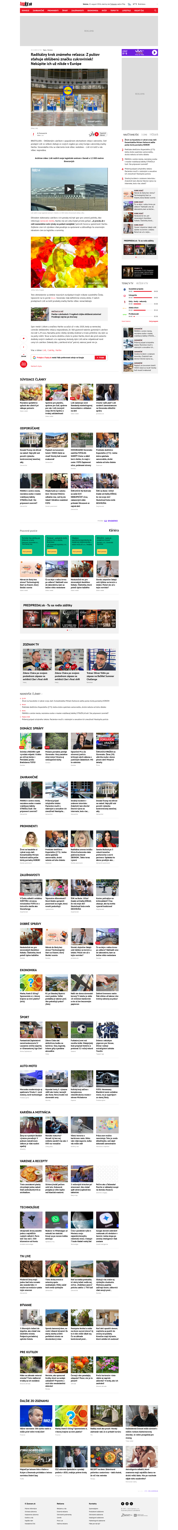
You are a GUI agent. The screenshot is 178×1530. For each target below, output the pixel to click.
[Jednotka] (124, 302)
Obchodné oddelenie (96, 1515)
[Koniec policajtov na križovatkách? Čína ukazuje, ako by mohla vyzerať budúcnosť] (107, 887)
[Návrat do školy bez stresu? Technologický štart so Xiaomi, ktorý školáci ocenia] (56, 936)
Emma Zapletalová (26, 1051)
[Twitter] (131, 1504)
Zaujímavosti (77, 10)
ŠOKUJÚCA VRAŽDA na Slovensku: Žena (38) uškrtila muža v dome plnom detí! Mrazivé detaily (105, 757)
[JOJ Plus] (124, 314)
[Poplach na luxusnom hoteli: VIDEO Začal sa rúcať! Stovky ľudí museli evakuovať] (128, 367)
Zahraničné (38, 10)
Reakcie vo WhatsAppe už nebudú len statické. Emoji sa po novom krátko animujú (56, 1234)
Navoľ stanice (126, 321)
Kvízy (104, 10)
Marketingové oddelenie (97, 1521)
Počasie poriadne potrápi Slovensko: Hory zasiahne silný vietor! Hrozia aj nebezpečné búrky (56, 755)
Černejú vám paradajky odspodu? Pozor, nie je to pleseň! (82, 1378)
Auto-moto (28, 1066)
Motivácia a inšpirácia (102, 1146)
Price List (60, 1521)
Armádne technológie (26, 1244)
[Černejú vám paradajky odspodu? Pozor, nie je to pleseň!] (82, 1364)
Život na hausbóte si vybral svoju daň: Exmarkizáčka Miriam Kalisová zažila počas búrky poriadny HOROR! (66, 701)
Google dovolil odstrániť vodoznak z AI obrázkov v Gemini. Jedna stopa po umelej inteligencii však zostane (106, 1236)
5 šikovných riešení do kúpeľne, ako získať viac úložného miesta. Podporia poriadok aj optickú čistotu (30, 1333)
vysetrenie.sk (49, 909)
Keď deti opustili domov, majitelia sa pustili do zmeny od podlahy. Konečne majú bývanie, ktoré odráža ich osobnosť (107, 1333)
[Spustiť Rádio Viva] (139, 50)
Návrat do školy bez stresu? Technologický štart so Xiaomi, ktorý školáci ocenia (29, 583)
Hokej (24, 682)
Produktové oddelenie (96, 1512)
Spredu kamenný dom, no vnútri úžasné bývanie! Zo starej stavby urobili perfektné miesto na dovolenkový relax (56, 1333)
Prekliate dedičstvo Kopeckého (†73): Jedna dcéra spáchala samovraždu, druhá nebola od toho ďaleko (64, 707)
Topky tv (114, 10)
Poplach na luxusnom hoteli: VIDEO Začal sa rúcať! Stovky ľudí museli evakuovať (145, 367)
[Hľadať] (155, 10)
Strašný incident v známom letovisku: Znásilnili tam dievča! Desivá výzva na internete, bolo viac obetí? (80, 806)
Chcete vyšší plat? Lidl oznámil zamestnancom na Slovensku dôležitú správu (106, 406)
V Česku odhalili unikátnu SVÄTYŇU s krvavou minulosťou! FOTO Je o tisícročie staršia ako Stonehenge (31, 903)
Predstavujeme (24, 1097)
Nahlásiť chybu (36, 366)
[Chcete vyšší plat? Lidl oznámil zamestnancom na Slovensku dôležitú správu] (107, 392)
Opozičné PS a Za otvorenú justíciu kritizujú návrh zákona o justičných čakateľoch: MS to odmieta (82, 757)
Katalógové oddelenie (96, 1518)
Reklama (60, 1503)
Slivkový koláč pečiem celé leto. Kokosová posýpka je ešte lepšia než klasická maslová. (55, 1188)
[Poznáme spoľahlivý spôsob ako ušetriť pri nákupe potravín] (31, 392)
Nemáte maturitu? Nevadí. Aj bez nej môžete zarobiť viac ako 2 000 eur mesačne (56, 1139)
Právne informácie (31, 1509)
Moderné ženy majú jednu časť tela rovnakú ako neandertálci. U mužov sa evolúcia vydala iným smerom (31, 1285)
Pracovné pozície (28, 530)
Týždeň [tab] (154, 134)
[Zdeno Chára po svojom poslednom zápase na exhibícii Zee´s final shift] (37, 659)
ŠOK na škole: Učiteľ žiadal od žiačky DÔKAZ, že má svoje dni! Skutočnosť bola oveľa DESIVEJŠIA (81, 903)
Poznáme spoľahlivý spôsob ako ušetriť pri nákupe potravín (29, 405)
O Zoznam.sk (30, 1503)
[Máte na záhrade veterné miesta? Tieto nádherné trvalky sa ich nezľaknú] (31, 1364)
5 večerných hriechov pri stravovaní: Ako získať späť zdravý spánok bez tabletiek (81, 1188)
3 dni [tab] (144, 134)
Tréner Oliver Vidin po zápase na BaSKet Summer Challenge (100, 676)
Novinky (47, 1100)
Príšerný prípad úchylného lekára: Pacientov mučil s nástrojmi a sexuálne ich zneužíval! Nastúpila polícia (65, 719)
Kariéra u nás (29, 1518)
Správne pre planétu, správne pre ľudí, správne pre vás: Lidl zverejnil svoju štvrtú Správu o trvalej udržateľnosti (56, 408)
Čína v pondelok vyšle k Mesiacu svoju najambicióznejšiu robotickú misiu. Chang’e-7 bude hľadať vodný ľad (82, 1236)
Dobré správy (30, 924)
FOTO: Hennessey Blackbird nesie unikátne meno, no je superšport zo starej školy (107, 1093)
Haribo (58, 350)
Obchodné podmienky (64, 1515)
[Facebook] (122, 1504)
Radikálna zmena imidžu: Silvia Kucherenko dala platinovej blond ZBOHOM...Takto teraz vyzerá (82, 854)
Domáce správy (31, 728)
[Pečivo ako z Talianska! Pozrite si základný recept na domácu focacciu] (107, 1173)
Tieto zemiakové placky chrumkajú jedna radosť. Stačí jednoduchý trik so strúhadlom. (30, 1188)
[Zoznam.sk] (127, 1516)
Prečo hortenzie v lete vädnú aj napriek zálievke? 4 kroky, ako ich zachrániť (107, 1379)
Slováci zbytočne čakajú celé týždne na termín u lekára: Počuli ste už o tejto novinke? (106, 583)
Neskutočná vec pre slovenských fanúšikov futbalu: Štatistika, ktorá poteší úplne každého (81, 583)
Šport (65, 10)
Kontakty (93, 1503)
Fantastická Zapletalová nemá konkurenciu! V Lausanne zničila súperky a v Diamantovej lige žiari (31, 1044)
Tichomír (113, 4)
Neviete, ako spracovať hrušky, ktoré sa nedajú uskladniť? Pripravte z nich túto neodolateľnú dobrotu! (55, 1380)
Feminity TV (138, 268)
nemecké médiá (47, 221)
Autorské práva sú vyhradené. (130, 1510)
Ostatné (73, 1051)
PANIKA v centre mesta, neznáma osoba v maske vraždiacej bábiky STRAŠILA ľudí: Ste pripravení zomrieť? (65, 713)
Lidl (44, 350)
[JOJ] (124, 296)
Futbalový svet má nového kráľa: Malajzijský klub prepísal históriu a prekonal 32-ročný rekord (82, 1044)
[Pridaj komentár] (23, 338)
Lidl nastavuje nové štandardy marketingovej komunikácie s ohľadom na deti (81, 406)
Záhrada (73, 1383)
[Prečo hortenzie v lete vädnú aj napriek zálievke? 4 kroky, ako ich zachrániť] (107, 1364)
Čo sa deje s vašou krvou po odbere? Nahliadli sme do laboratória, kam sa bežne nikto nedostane (56, 583)
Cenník (59, 1518)
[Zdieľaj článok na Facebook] (23, 347)
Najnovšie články (30, 693)
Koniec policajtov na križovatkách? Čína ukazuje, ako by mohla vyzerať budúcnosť (105, 902)
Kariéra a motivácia (35, 1112)
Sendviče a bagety (101, 1192)
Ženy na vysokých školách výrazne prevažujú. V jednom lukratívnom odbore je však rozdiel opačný (31, 1141)
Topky (44, 50)
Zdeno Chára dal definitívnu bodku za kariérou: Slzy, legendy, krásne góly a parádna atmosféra (55, 1045)
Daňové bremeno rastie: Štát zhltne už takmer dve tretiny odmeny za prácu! (107, 996)
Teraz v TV (127, 283)
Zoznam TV (31, 644)
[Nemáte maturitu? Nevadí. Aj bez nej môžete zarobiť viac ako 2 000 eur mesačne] (56, 1125)
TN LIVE (25, 1256)
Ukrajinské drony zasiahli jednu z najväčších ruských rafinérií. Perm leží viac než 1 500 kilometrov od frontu (31, 1236)
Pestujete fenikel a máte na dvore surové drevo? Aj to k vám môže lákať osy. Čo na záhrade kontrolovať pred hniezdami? (82, 1333)
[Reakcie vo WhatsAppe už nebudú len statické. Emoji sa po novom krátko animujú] (56, 1220)
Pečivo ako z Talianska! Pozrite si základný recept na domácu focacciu (107, 1187)
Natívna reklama (62, 1524)
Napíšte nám (29, 1521)
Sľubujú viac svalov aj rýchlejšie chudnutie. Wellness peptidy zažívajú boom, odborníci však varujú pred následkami (107, 1285)
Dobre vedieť (24, 411)
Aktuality (23, 1149)
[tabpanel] (140, 162)
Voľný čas (139, 10)
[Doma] (124, 308)
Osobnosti (48, 863)
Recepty (47, 1389)
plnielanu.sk (100, 414)
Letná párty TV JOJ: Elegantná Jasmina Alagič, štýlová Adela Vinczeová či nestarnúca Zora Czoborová (143, 273)
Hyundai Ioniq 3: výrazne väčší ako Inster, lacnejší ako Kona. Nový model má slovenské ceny (56, 1093)
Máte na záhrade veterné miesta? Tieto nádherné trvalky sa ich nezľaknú (31, 1378)
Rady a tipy (74, 1195)
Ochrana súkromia (31, 1512)
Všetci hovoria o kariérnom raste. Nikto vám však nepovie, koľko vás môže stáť (81, 1139)
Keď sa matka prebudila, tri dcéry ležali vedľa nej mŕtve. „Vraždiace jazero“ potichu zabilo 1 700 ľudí (82, 1283)
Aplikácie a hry (49, 1241)
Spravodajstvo (93, 1509)
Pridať (101, 357)
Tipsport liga (100, 1054)
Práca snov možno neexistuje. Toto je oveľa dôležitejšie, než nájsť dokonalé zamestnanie (106, 1139)
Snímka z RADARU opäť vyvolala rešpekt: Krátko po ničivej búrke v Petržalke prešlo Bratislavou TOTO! (30, 757)
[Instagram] (127, 1504)
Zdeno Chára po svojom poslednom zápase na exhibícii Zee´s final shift (35, 676)
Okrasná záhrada (25, 1383)
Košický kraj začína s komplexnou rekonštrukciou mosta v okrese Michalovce (81, 1093)
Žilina (98, 765)
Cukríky (51, 350)
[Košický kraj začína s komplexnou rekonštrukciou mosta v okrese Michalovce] (82, 1078)
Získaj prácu (49, 1146)
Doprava (73, 1100)
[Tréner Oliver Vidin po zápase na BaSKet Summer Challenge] (101, 659)
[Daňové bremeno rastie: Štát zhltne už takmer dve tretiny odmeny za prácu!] (107, 982)
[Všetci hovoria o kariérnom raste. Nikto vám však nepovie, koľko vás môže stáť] (82, 1125)
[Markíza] (124, 289)
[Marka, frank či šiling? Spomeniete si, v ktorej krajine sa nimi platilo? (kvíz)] (31, 982)
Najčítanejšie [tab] (131, 134)
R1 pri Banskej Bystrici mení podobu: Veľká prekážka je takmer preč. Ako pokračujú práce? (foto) (56, 998)
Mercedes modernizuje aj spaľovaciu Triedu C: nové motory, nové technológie (31, 1092)
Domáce (25, 10)
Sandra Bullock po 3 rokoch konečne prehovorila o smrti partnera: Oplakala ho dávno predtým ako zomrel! (105, 854)
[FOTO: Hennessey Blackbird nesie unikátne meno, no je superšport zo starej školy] (107, 1078)
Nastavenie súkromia (31, 1515)
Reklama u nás (61, 1509)
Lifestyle (126, 10)
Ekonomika (93, 10)
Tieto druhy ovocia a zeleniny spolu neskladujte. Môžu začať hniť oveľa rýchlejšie (55, 1283)
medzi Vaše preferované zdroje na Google (60, 357)
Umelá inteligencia (102, 1244)
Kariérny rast (75, 1146)
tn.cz (53, 298)
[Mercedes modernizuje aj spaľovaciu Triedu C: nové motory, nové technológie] (31, 1078)
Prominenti (53, 10)
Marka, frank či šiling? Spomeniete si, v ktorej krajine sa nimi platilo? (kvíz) (30, 997)
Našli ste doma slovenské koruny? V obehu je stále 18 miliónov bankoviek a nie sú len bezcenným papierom (82, 998)
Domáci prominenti (26, 863)
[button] (97, 134)
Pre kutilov (29, 1352)
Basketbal (90, 682)
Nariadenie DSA (30, 1524)
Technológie (29, 1207)
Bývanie (26, 1305)
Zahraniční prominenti (103, 863)
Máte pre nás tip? (94, 1524)
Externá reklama (62, 1512)
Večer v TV (142, 283)
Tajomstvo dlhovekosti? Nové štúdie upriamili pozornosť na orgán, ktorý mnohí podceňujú (56, 902)
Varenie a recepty (34, 1161)
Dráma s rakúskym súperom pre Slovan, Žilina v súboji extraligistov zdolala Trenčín (105, 1045)
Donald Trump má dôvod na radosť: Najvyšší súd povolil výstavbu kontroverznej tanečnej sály (106, 806)
